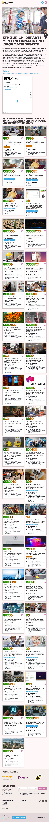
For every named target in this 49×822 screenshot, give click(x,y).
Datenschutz (43, 817)
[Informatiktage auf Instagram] (46, 801)
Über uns (5, 808)
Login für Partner (19, 817)
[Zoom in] (31, 93)
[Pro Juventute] (38, 777)
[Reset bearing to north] (31, 96)
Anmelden (42, 788)
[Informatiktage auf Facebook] (43, 801)
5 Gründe (4, 802)
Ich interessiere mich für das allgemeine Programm (31, 791)
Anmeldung (5, 803)
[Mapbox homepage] (5, 112)
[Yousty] (23, 777)
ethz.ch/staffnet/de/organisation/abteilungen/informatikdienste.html (21, 73)
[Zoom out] (31, 95)
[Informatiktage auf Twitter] (40, 801)
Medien (24, 800)
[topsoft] (7, 777)
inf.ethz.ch (6, 71)
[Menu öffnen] (42, 2)
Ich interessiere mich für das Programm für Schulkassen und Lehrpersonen (32, 794)
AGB (38, 817)
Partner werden (7, 800)
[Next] (46, 20)
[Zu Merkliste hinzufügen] (22, 138)
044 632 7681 (7, 89)
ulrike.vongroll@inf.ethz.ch (10, 87)
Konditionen (5, 804)
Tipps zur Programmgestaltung (9, 805)
